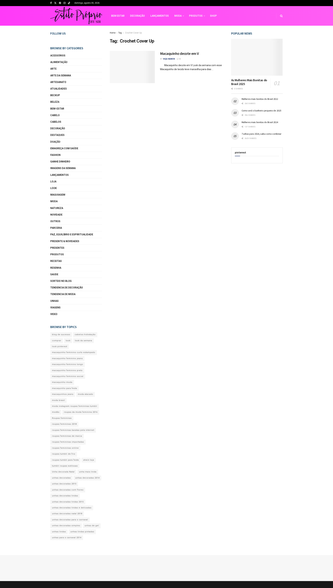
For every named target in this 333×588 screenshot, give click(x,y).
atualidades (58, 88)
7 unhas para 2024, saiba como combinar (261, 133)
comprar (56, 340)
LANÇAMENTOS (159, 15)
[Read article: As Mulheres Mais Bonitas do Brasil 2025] (257, 57)
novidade (56, 214)
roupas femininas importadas (68, 442)
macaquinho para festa (64, 388)
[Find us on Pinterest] (60, 3)
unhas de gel (92, 525)
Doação (55, 141)
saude (54, 274)
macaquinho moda (62, 382)
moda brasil (58, 400)
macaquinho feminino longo (67, 364)
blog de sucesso (61, 334)
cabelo (55, 115)
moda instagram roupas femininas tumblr (74, 406)
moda (54, 201)
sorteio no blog (61, 281)
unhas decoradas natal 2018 (67, 514)
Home (113, 33)
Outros (55, 221)
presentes (57, 247)
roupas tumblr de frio (63, 454)
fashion (55, 155)
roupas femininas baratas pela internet (73, 430)
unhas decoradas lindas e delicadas (71, 508)
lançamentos (59, 175)
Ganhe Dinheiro (60, 161)
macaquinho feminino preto (67, 370)
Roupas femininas (62, 418)
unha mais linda (87, 472)
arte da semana (60, 75)
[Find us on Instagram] (64, 3)
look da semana (83, 340)
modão (55, 412)
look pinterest (59, 346)
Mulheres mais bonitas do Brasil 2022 (260, 98)
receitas (56, 261)
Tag (120, 33)
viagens (55, 307)
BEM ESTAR (118, 15)
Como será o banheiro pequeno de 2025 (261, 110)
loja (53, 181)
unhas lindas (59, 532)
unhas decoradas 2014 (87, 478)
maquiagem (57, 194)
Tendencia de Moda (62, 294)
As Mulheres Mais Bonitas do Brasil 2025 (249, 82)
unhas (54, 301)
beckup (55, 95)
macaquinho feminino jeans (67, 358)
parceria (56, 227)
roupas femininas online (65, 448)
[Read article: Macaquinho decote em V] (132, 67)
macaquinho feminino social (67, 376)
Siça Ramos (169, 59)
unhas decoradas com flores (67, 490)
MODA (178, 15)
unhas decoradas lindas (65, 496)
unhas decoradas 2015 (64, 484)
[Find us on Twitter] (55, 3)
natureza (56, 208)
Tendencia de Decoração (66, 287)
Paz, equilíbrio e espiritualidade (71, 234)
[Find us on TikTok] (69, 3)
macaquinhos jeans (62, 394)
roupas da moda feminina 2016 (80, 412)
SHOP (213, 15)
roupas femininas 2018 (64, 424)
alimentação (58, 62)
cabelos (55, 121)
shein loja (88, 460)
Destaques (57, 135)
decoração (57, 128)
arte (53, 68)
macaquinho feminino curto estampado (73, 352)
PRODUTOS (196, 15)
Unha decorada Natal (63, 472)
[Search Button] (281, 16)
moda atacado (85, 394)
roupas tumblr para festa (65, 460)
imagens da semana (63, 168)
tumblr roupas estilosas (65, 466)
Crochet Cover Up (133, 33)
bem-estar (57, 108)
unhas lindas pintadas (82, 532)
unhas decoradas (61, 478)
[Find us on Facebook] (51, 3)
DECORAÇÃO (137, 15)
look (53, 188)
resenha (55, 267)
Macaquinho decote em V (179, 53)
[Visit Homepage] (76, 16)
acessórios (57, 55)
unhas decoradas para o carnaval (70, 520)
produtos (57, 254)
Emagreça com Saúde (64, 148)
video (53, 314)
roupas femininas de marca (67, 436)
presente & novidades (64, 241)
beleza (54, 101)
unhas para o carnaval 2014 (66, 537)
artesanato (58, 82)
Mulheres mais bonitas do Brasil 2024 (260, 122)
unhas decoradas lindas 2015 (68, 502)
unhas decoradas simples (66, 525)
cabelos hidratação (85, 334)
